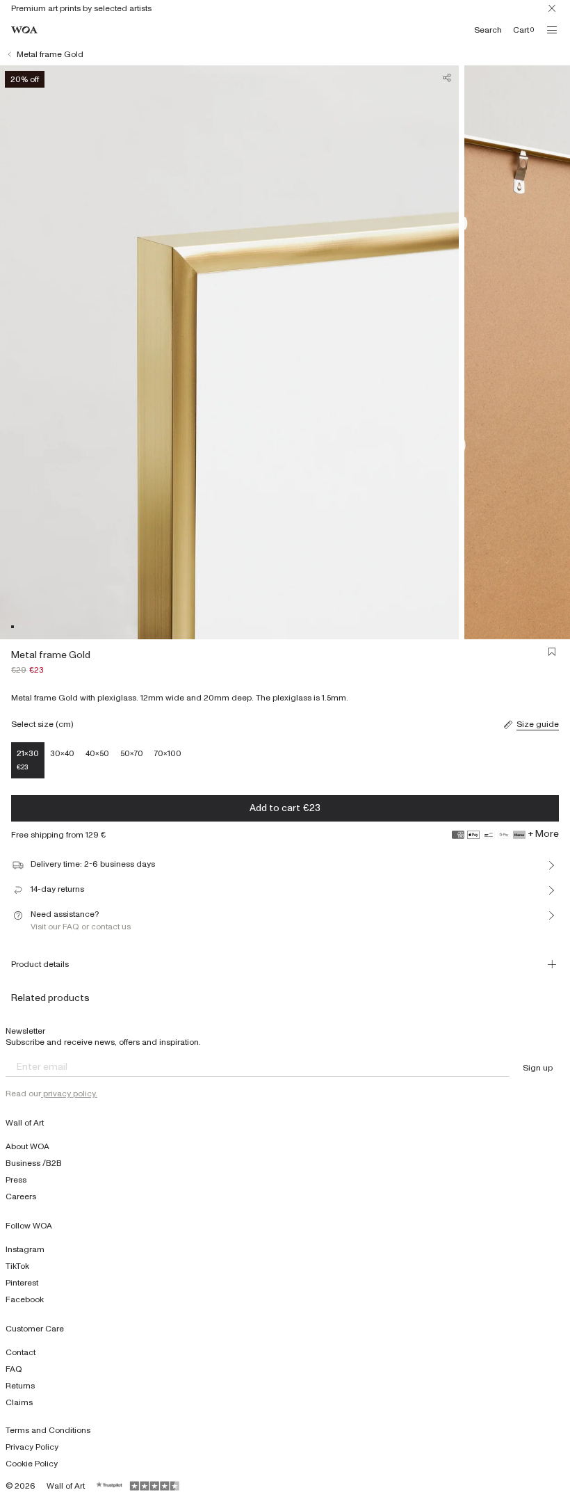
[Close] (552, 8)
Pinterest (22, 1283)
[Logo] (24, 30)
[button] (12, 626)
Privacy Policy (32, 1447)
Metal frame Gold (50, 54)
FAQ (14, 1369)
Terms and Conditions (48, 1430)
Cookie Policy (32, 1463)
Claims (19, 1402)
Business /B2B (34, 1163)
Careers (21, 1196)
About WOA (27, 1146)
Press (16, 1180)
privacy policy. (69, 1093)
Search (488, 30)
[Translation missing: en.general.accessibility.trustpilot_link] (110, 1485)
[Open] (552, 30)
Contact (20, 1352)
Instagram (25, 1249)
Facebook (25, 1299)
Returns (20, 1386)
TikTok (17, 1266)
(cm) (64, 724)
